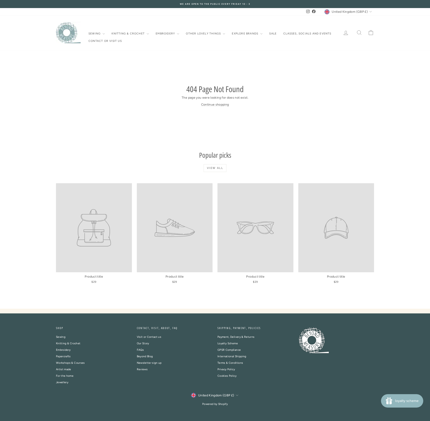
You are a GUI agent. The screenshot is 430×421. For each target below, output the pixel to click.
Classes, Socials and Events (307, 33)
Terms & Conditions (230, 362)
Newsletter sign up (149, 362)
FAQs (140, 349)
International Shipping (231, 356)
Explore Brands (245, 33)
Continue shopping (215, 104)
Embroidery (166, 33)
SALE (273, 33)
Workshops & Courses (70, 362)
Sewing (94, 33)
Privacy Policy (226, 369)
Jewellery (62, 382)
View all (215, 168)
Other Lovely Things (204, 33)
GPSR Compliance (229, 349)
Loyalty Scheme (227, 343)
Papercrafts (63, 356)
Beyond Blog (145, 356)
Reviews (142, 369)
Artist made (63, 369)
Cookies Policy (226, 375)
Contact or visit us (105, 41)
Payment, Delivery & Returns (235, 336)
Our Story (143, 343)
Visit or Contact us (149, 336)
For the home (64, 375)
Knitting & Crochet (129, 33)
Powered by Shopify (215, 404)
